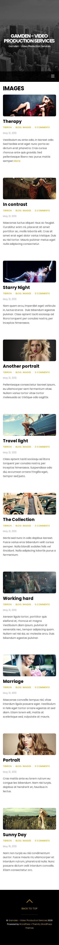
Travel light (15, 441)
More (17, 161)
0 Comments (42, 127)
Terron (7, 127)
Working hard (18, 598)
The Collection (19, 519)
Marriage (13, 681)
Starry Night (16, 287)
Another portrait (21, 366)
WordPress (24, 924)
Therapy (12, 121)
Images (27, 127)
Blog (19, 127)
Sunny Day (14, 835)
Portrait (11, 760)
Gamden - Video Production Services (28, 920)
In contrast (15, 204)
